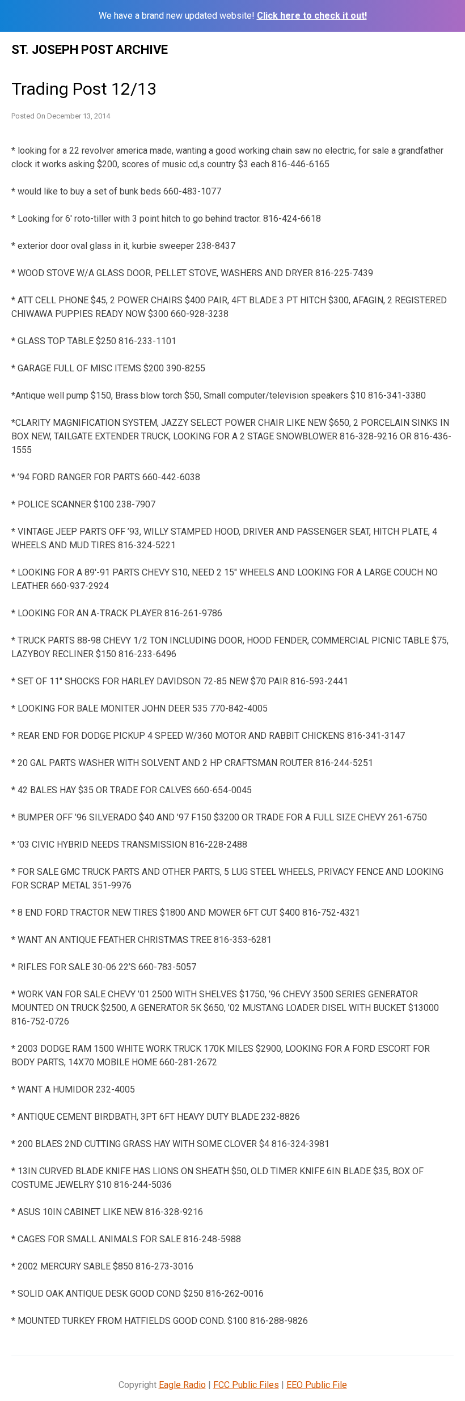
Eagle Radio (182, 1384)
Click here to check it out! (312, 15)
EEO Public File (316, 1384)
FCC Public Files (246, 1384)
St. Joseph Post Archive (89, 50)
